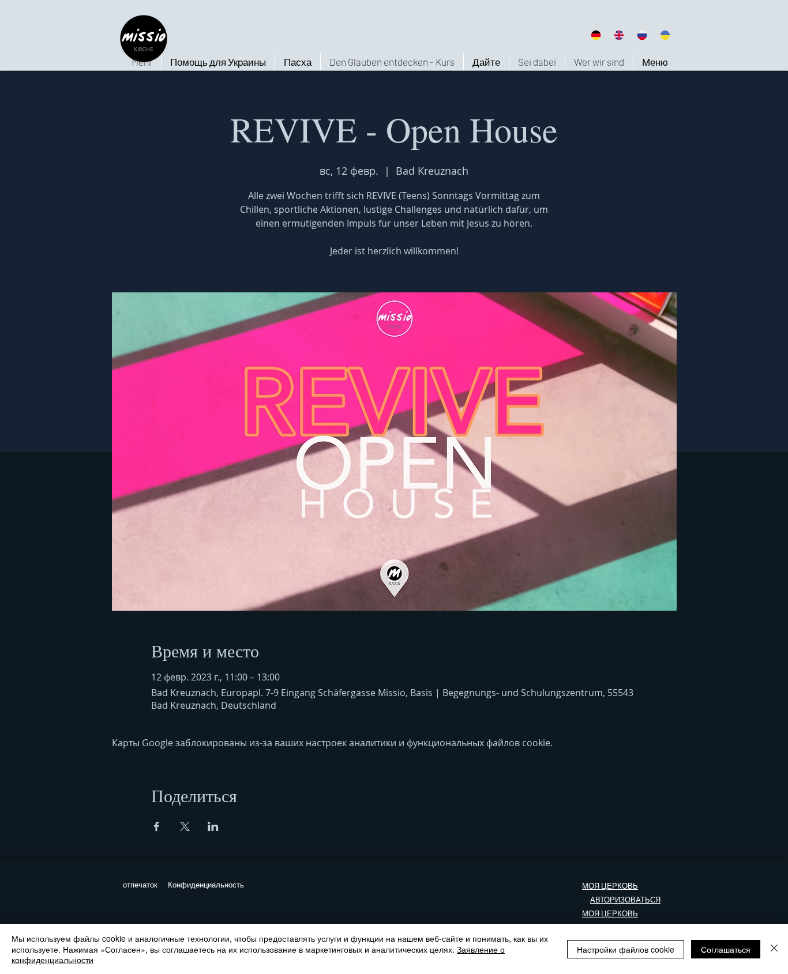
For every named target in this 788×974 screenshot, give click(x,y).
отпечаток (140, 885)
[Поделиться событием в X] (184, 826)
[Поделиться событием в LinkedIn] (213, 826)
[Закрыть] (774, 949)
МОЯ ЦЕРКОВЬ (610, 886)
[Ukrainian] (665, 35)
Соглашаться (726, 949)
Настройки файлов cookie (625, 949)
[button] (599, 61)
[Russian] (642, 35)
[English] (618, 35)
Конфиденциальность (206, 885)
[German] (595, 35)
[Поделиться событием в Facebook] (156, 826)
